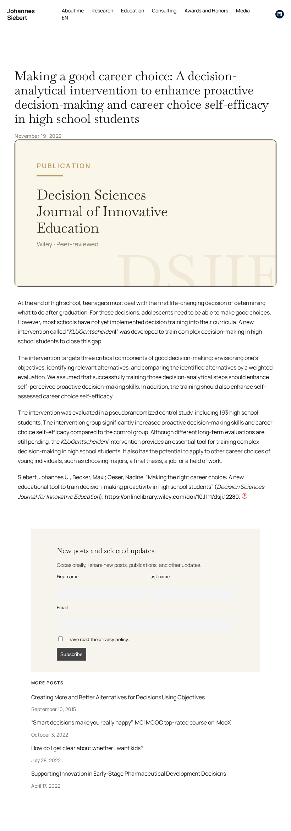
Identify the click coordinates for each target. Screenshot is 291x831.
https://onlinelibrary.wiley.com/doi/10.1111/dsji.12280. (173, 497)
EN (65, 17)
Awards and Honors (206, 10)
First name (67, 577)
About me (73, 10)
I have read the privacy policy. (97, 639)
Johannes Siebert (20, 14)
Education (132, 10)
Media (243, 10)
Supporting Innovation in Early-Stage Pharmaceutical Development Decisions (128, 773)
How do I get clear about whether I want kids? (87, 748)
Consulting (164, 10)
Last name (159, 577)
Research (102, 10)
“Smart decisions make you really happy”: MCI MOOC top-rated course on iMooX (131, 722)
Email (62, 608)
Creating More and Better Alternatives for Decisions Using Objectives (118, 697)
